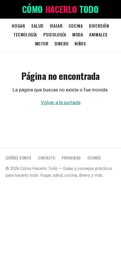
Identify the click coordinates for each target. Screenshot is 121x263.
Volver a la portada (60, 102)
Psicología (54, 34)
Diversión (99, 26)
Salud (37, 26)
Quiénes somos (18, 158)
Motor (42, 43)
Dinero (62, 43)
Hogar (18, 26)
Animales (98, 34)
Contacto (46, 158)
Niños (80, 43)
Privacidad (71, 158)
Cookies (94, 158)
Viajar (56, 26)
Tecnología (25, 34)
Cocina (76, 26)
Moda (77, 34)
